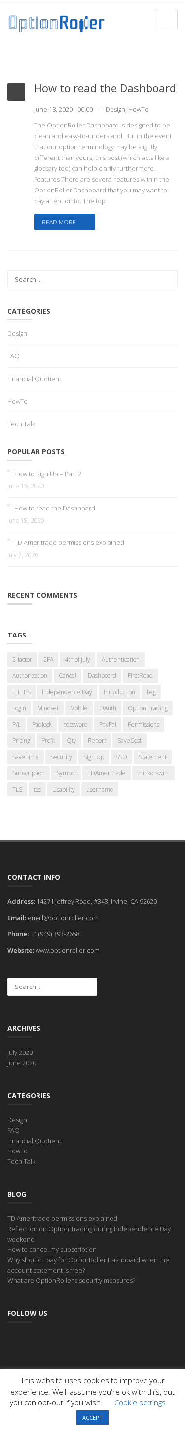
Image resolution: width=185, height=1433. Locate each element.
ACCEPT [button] (92, 1417)
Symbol (66, 773)
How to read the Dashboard (105, 87)
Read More (59, 222)
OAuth (107, 708)
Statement (153, 757)
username (99, 789)
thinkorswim (153, 773)
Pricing (21, 740)
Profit (48, 740)
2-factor (22, 659)
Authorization (29, 675)
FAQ (13, 355)
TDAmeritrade (106, 773)
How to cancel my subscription (52, 1249)
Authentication (121, 659)
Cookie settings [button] (140, 1402)
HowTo (138, 109)
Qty (71, 740)
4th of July (77, 659)
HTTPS (21, 692)
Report (97, 740)
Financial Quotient (34, 378)
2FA (48, 659)
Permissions (143, 724)
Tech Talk (21, 423)
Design (115, 109)
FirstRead (140, 675)
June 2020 (21, 1062)
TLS (17, 789)
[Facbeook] (16, 1341)
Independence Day (67, 692)
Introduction (119, 692)
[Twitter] (36, 1341)
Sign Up (93, 757)
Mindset (48, 708)
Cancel (67, 675)
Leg (151, 692)
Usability (63, 789)
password (75, 724)
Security (61, 757)
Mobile (79, 708)
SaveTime (25, 757)
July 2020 (20, 1052)
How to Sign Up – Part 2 (47, 473)
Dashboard (102, 675)
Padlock (42, 724)
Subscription (28, 773)
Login (19, 708)
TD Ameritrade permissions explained (69, 542)
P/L (16, 724)
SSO (121, 757)
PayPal (107, 724)
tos (37, 789)
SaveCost (129, 740)
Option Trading (148, 708)
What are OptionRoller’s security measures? (71, 1280)
